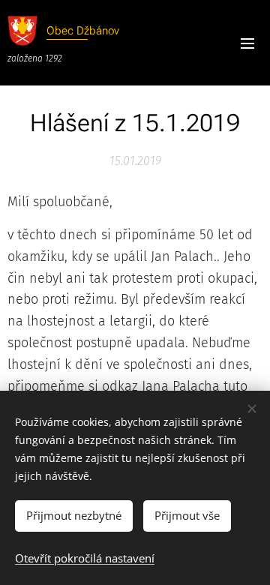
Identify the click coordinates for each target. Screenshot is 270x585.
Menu (247, 43)
